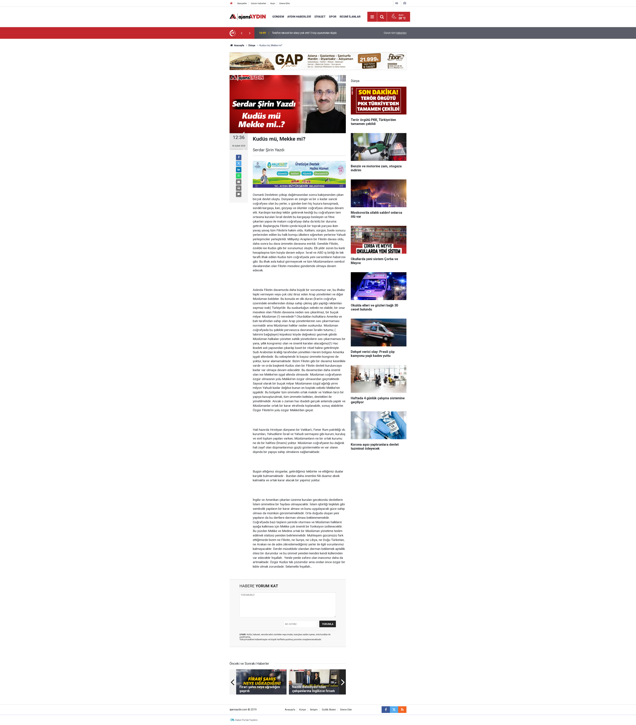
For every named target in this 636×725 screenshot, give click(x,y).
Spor (332, 16)
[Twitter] (238, 163)
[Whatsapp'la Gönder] (238, 175)
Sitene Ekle (284, 3)
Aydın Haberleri (299, 16)
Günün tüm (395, 32)
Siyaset (320, 16)
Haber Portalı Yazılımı (246, 720)
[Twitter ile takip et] (394, 709)
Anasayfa (239, 45)
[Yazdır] (238, 188)
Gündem (278, 16)
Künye (302, 709)
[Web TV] (396, 3)
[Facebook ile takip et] (386, 709)
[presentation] (241, 33)
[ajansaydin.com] (248, 16)
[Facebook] (238, 157)
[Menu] (372, 17)
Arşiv (272, 3)
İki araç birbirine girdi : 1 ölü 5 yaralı (292, 32)
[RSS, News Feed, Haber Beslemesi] (402, 709)
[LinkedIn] (238, 169)
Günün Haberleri (258, 3)
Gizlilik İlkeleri (329, 709)
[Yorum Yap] (238, 194)
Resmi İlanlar (350, 16)
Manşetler (242, 3)
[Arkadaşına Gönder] (238, 182)
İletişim (314, 709)
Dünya (251, 45)
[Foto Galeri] (404, 3)
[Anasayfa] (231, 3)
